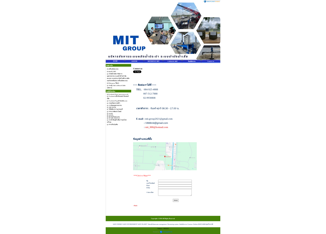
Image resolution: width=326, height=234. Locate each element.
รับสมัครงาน (191, 61)
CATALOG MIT (173, 61)
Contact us (210, 61)
